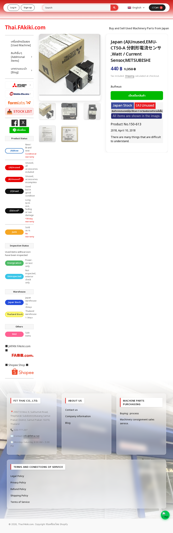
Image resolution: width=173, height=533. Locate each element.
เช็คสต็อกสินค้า (136, 95)
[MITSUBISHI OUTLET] (19, 85)
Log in (13, 7)
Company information (78, 416)
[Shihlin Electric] (19, 94)
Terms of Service (20, 502)
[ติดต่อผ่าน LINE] (165, 515)
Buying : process (129, 413)
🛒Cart (157, 7)
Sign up (28, 7)
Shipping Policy (19, 495)
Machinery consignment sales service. (137, 421)
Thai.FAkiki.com (26, 524)
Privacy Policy (18, 482)
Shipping (129, 75)
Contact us (71, 409)
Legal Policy (17, 476)
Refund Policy (18, 489)
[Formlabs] (19, 102)
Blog (67, 422)
